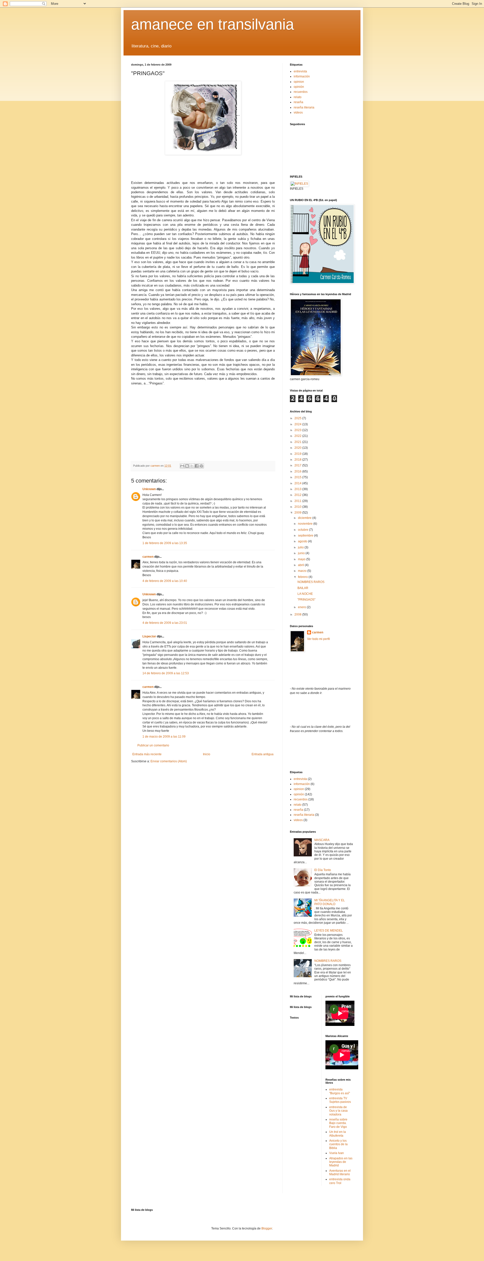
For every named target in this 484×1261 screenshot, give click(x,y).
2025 (298, 418)
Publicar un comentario (153, 745)
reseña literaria (304, 107)
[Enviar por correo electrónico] (182, 465)
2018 (298, 459)
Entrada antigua (263, 754)
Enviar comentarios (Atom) (168, 761)
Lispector (149, 636)
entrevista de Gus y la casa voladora (338, 1110)
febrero (303, 577)
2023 (298, 430)
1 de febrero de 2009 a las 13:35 (164, 543)
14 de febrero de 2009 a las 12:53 (165, 673)
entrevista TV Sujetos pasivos (340, 1100)
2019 (298, 454)
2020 (298, 448)
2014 (298, 483)
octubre (303, 529)
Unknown (149, 489)
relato (297, 97)
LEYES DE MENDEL (328, 930)
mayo (302, 559)
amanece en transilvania (212, 24)
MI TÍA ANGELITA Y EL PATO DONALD (329, 902)
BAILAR (302, 588)
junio (302, 553)
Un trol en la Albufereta (337, 1133)
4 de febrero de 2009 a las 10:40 (164, 581)
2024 (298, 424)
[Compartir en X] (191, 465)
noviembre (305, 523)
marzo (302, 571)
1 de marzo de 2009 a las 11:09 (164, 736)
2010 (298, 507)
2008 (298, 614)
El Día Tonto (322, 870)
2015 (298, 477)
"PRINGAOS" (306, 599)
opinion (299, 81)
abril (301, 565)
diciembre (305, 518)
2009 (298, 512)
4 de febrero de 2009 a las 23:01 (164, 623)
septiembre (306, 535)
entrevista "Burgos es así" (339, 1091)
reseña (298, 102)
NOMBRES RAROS (310, 582)
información (302, 76)
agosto (303, 541)
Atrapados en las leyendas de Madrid (340, 1162)
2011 (298, 501)
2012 (298, 495)
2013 (298, 489)
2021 (298, 442)
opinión (299, 87)
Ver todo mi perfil (318, 639)
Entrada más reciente (147, 754)
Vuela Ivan (336, 1153)
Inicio (206, 754)
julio (301, 547)
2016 (298, 471)
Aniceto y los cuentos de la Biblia (338, 1144)
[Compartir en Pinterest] (201, 465)
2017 (298, 465)
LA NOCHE (305, 594)
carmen (148, 556)
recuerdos (301, 92)
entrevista (300, 71)
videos (298, 112)
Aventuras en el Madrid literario (340, 1172)
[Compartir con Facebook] (196, 465)
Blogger (266, 1228)
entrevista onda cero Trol (339, 1181)
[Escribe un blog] (187, 465)
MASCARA (321, 840)
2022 (298, 436)
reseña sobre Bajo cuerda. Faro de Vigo (338, 1123)
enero (302, 607)
